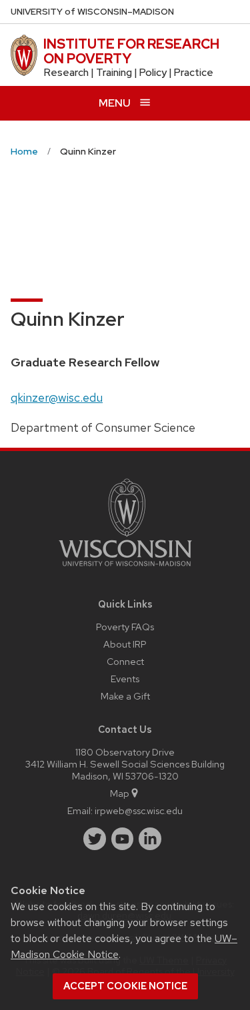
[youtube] (122, 838)
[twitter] (94, 838)
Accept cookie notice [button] (125, 986)
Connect (125, 661)
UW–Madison (92, 11)
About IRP (125, 644)
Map (119, 793)
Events (125, 678)
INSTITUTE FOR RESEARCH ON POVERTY (131, 51)
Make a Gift (125, 696)
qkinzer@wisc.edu (57, 397)
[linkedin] (150, 838)
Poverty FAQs (125, 626)
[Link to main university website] (125, 569)
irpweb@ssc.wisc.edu (139, 810)
